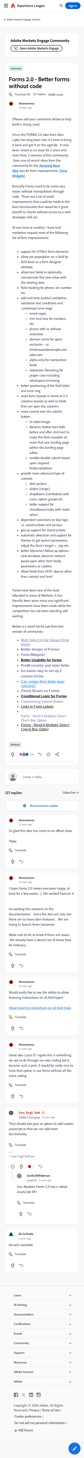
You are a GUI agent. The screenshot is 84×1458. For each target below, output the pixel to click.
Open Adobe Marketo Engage (39, 48)
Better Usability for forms (41, 660)
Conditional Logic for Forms (44, 696)
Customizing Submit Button (42, 701)
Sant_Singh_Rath (29, 1112)
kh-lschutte (26, 1234)
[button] (22, 94)
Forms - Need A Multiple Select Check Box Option (43, 718)
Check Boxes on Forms (40, 691)
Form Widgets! (33, 655)
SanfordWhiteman (38, 1175)
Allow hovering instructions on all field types (40, 1008)
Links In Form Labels (37, 706)
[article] (42, 841)
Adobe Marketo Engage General (23, 19)
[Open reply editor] (42, 776)
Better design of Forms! (40, 649)
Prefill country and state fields (45, 665)
